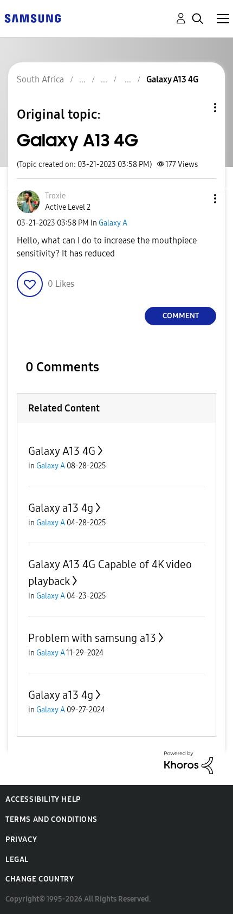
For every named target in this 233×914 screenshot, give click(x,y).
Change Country (39, 879)
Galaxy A (113, 223)
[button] (197, 198)
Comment (181, 315)
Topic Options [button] (196, 107)
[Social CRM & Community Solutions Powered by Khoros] (188, 762)
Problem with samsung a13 (92, 638)
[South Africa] (32, 17)
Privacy (21, 839)
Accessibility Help (43, 799)
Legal (17, 859)
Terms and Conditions (51, 819)
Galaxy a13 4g (60, 507)
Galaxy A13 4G (61, 451)
